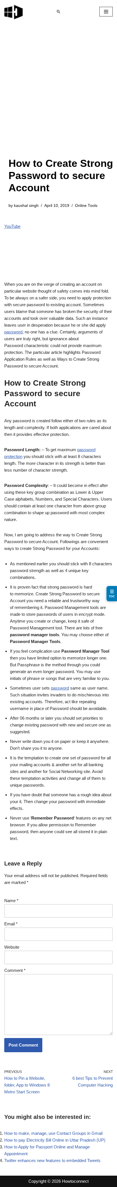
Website (11, 947)
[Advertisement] (58, 95)
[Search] (58, 11)
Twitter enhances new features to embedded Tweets (52, 1160)
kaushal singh (26, 205)
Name (11, 900)
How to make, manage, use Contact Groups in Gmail (53, 1133)
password (13, 331)
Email (11, 923)
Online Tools (86, 205)
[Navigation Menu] (106, 11)
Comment (15, 970)
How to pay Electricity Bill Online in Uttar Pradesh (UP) (54, 1140)
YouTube (12, 226)
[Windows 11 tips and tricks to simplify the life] (14, 11)
